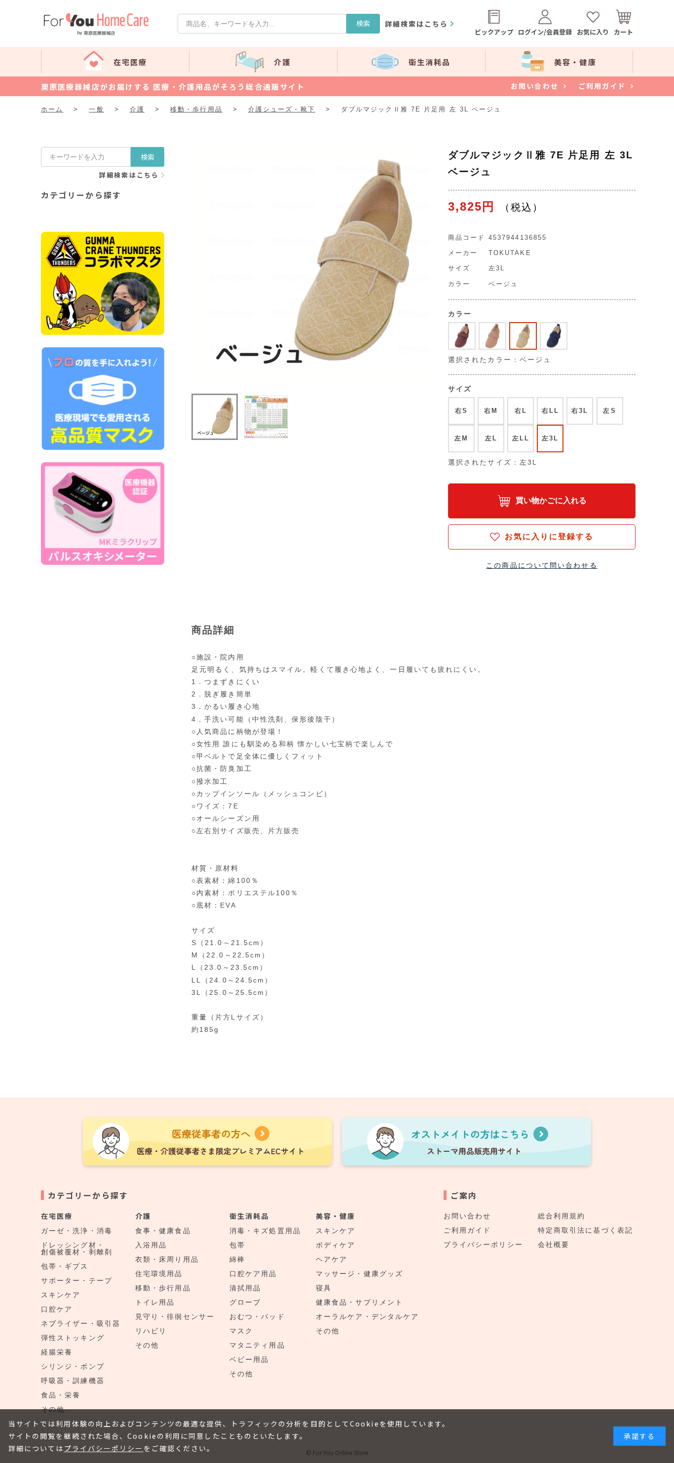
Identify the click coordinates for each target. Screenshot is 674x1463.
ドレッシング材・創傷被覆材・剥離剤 (76, 1248)
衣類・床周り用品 (167, 1259)
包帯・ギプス (65, 1266)
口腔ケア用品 (253, 1273)
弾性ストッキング (73, 1337)
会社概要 (553, 1244)
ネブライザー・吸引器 (80, 1323)
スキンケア (61, 1294)
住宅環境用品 (159, 1273)
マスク (241, 1330)
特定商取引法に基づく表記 (585, 1230)
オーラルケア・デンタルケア (367, 1316)
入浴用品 (151, 1245)
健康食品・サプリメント (359, 1302)
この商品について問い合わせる (541, 565)
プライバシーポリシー (483, 1244)
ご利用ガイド (467, 1230)
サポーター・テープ (76, 1280)
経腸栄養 (57, 1352)
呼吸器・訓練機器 (73, 1380)
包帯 (237, 1245)
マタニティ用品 (257, 1345)
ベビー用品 (249, 1359)
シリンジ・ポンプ (73, 1366)
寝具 (324, 1287)
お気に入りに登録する (549, 536)
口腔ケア (57, 1309)
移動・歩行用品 (163, 1287)
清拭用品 (245, 1287)
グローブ (245, 1302)
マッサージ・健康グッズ (359, 1273)
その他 (147, 1345)
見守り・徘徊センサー (175, 1316)
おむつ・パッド (257, 1316)
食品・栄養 (61, 1394)
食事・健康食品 (163, 1230)
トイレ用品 (155, 1302)
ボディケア (336, 1245)
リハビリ (151, 1330)
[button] (214, 417)
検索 (363, 23)
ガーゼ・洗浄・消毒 (76, 1230)
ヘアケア (331, 1259)
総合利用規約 (562, 1215)
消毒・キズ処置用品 (265, 1230)
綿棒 (237, 1259)
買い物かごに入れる (551, 500)
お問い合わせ (467, 1215)
